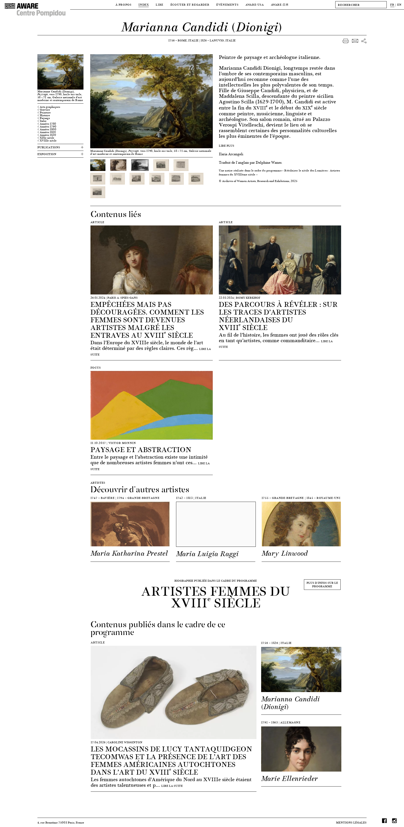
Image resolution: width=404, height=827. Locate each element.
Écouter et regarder (189, 4)
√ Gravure (43, 109)
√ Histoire (43, 115)
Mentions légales (351, 822)
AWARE (280, 4)
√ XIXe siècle (45, 137)
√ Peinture (44, 112)
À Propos (123, 4)
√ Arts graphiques (48, 106)
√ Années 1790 (46, 126)
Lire (159, 4)
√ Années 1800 (46, 129)
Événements (227, 4)
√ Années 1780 (46, 123)
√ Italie (42, 121)
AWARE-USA (254, 4)
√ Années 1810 (46, 132)
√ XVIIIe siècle (47, 140)
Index (143, 4)
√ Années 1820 (46, 135)
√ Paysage (43, 118)
